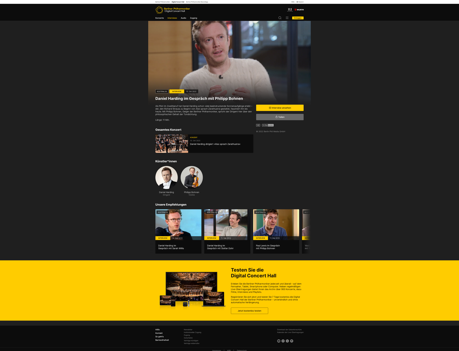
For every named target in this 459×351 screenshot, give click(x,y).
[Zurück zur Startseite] (172, 10)
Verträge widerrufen (191, 343)
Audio (183, 18)
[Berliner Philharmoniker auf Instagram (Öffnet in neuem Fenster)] (291, 341)
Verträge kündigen (191, 341)
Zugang (193, 18)
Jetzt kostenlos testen (249, 311)
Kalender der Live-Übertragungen (290, 332)
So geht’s (159, 336)
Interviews (172, 18)
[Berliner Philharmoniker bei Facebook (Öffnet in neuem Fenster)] (283, 341)
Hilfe (292, 2)
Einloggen (298, 18)
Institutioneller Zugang (192, 332)
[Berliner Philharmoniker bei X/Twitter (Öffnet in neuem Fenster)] (287, 341)
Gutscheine (188, 338)
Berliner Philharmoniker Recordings (197, 2)
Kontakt (159, 333)
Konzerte (159, 18)
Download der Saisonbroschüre (289, 330)
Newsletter (188, 330)
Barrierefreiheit (162, 340)
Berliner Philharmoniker (162, 2)
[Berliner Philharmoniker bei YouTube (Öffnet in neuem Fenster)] (278, 341)
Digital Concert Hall (178, 2)
